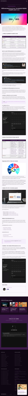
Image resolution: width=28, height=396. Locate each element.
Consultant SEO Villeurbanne (4, 364)
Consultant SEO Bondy (3, 359)
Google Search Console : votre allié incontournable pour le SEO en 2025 (20, 374)
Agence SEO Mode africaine (17, 354)
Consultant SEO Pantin (3, 360)
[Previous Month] (23, 112)
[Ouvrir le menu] (26, 1)
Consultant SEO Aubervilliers (4, 361)
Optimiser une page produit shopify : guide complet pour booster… (22, 392)
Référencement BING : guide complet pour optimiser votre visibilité (20, 379)
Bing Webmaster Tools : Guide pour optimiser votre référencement (20, 377)
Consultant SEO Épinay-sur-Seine (4, 365)
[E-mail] (7, 289)
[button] (12, 124)
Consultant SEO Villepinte (3, 358)
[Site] (8, 289)
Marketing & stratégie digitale (12, 4)
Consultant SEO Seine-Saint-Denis (4, 363)
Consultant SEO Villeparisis (4, 366)
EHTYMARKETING (9, 287)
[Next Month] (24, 112)
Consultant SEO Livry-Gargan (4, 357)
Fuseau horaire (13, 275)
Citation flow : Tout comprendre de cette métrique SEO (20, 382)
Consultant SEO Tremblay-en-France (5, 356)
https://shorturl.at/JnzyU (7, 241)
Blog (8, 4)
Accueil (7, 4)
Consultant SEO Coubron (3, 355)
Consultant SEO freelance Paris (4, 362)
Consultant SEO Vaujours (3, 354)
